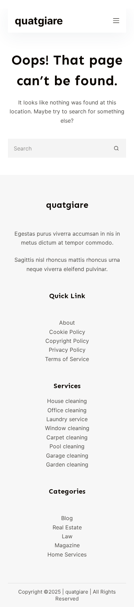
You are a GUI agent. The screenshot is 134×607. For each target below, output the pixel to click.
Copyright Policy (67, 340)
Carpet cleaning (67, 437)
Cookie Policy (67, 331)
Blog (67, 518)
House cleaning (67, 400)
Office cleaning (67, 410)
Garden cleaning (67, 464)
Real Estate (67, 527)
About (67, 322)
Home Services (67, 554)
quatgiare (39, 20)
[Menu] (116, 21)
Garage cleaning (67, 455)
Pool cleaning (67, 446)
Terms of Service (67, 359)
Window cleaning (67, 428)
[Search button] (116, 148)
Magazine (67, 545)
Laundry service (67, 419)
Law (67, 536)
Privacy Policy (67, 349)
